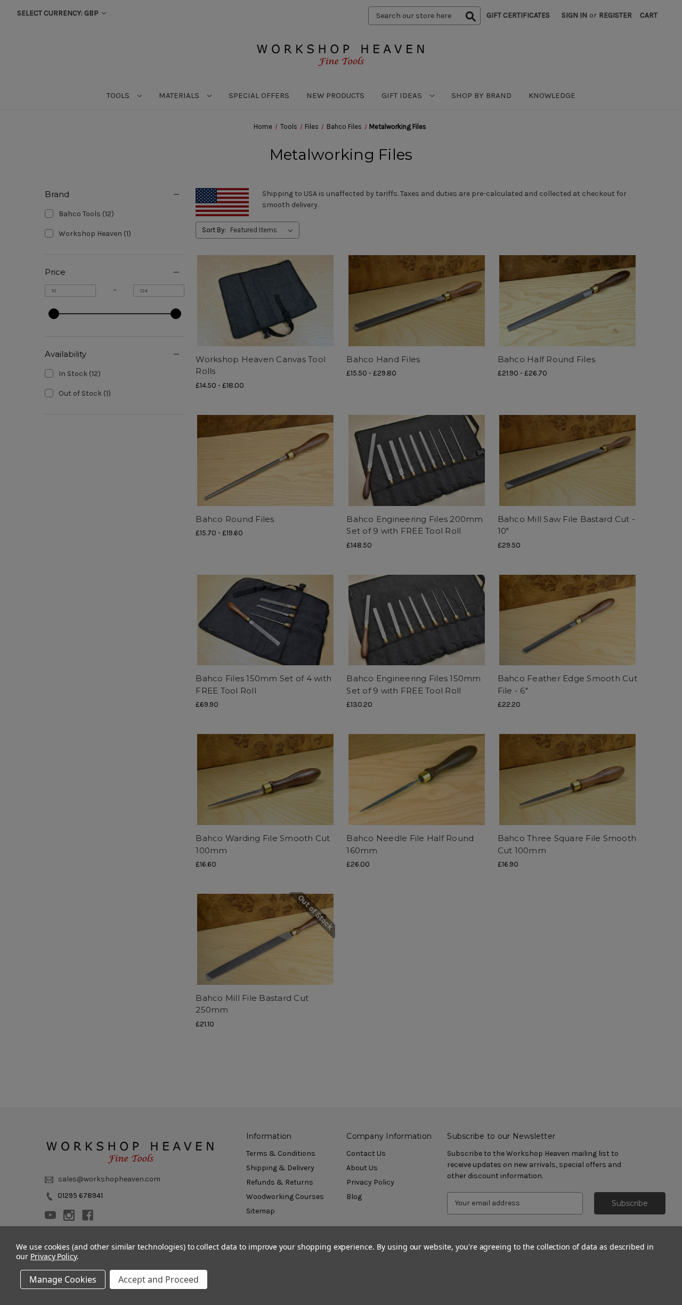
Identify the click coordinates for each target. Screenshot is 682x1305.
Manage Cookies (62, 1279)
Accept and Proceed (158, 1279)
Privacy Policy (53, 1256)
